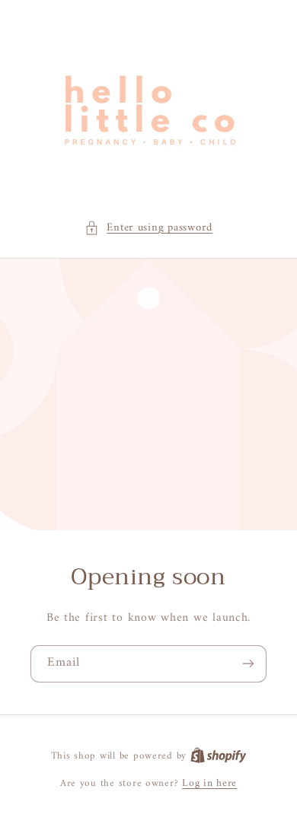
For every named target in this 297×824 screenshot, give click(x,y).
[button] (148, 228)
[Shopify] (218, 756)
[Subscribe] (248, 663)
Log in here (209, 783)
